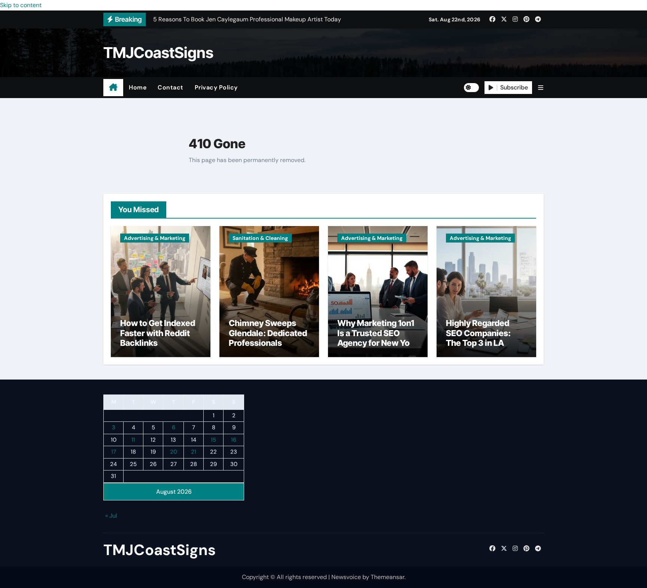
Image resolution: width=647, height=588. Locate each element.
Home (137, 87)
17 (113, 452)
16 (233, 440)
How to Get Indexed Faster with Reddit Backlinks (157, 333)
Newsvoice (346, 577)
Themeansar (387, 577)
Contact (170, 87)
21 (193, 452)
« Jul (111, 516)
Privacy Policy (216, 87)
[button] (541, 87)
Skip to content (21, 5)
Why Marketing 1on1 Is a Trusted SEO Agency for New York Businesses (377, 337)
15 (213, 440)
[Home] (113, 87)
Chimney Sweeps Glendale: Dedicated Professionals (268, 333)
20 (173, 452)
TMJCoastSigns (158, 52)
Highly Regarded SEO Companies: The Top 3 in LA (478, 333)
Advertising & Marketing (154, 238)
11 (133, 440)
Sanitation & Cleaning (260, 238)
